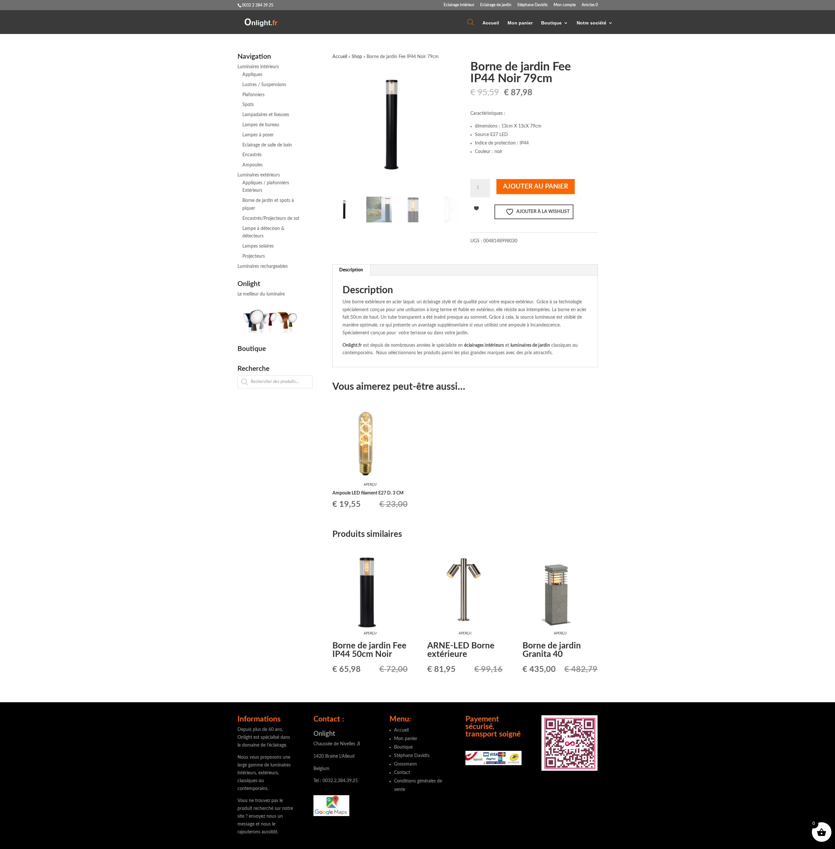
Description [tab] (351, 270)
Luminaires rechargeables (262, 266)
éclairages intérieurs (484, 345)
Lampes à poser (258, 135)
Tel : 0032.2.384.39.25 (335, 781)
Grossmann (405, 764)
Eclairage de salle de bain (267, 145)
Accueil (490, 23)
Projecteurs (253, 256)
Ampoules (252, 165)
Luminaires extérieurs (258, 175)
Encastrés (252, 155)
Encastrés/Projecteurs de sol (270, 218)
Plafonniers (253, 95)
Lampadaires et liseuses (265, 115)
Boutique (551, 23)
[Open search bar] (470, 22)
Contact (402, 772)
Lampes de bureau (260, 125)
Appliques (252, 74)
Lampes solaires (258, 246)
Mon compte (565, 5)
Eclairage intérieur (459, 5)
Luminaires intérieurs (258, 67)
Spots (248, 104)
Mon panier (520, 23)
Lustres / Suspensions (264, 85)
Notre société (591, 23)
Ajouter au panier (535, 186)
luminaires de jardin (530, 345)
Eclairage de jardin (495, 5)
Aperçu (370, 484)
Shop (357, 56)
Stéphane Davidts (532, 5)
